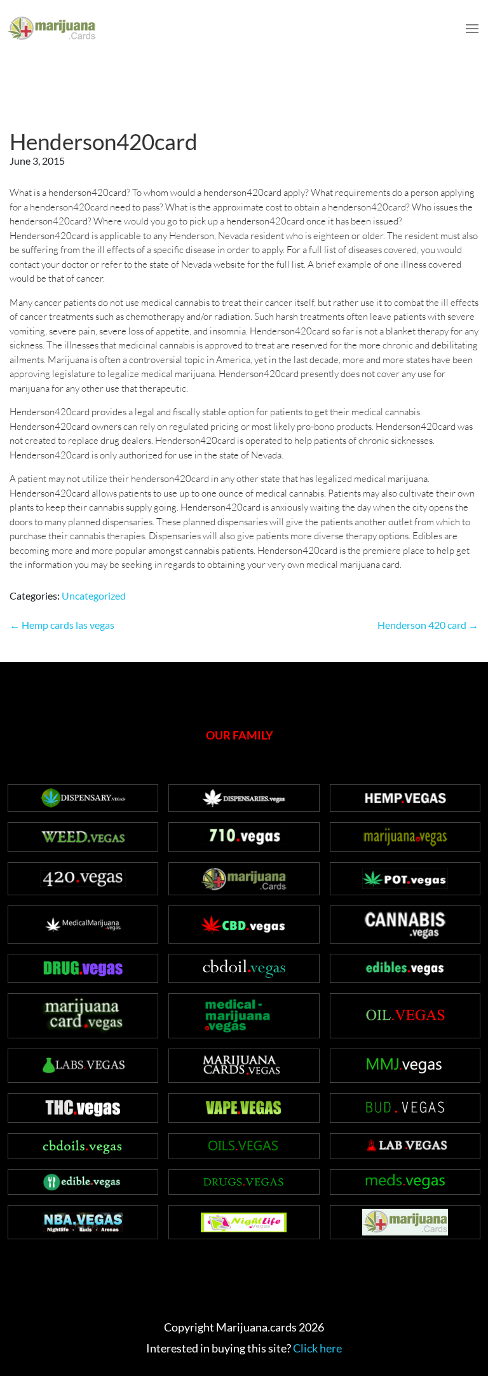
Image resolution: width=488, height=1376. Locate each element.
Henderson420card (104, 141)
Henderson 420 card (427, 625)
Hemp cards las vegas (62, 625)
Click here (317, 1348)
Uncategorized (94, 595)
